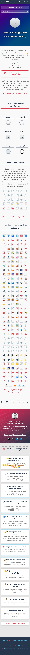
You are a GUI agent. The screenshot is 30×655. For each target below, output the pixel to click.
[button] (27, 2)
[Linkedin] (17, 439)
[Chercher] (13, 11)
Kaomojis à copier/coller (15, 474)
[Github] (13, 439)
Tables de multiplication (15, 599)
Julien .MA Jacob (15, 421)
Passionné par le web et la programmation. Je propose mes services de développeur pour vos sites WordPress (15, 428)
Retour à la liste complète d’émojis (16, 93)
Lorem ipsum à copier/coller (15, 560)
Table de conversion (15, 610)
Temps (15, 217)
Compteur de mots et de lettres (15, 547)
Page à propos (8, 435)
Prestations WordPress (19, 435)
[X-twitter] (9, 439)
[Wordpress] (21, 439)
